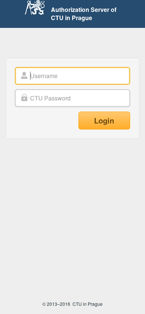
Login (104, 120)
